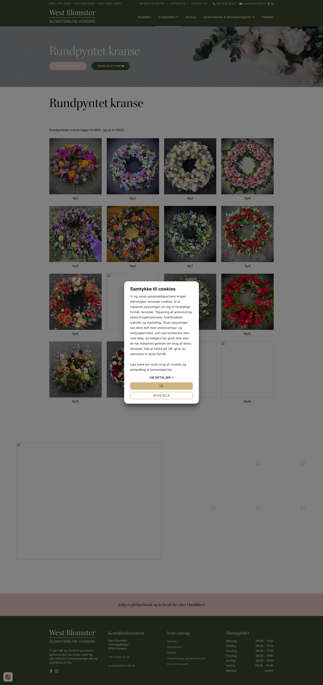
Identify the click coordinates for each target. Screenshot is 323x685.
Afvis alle (161, 395)
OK (161, 386)
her (169, 369)
